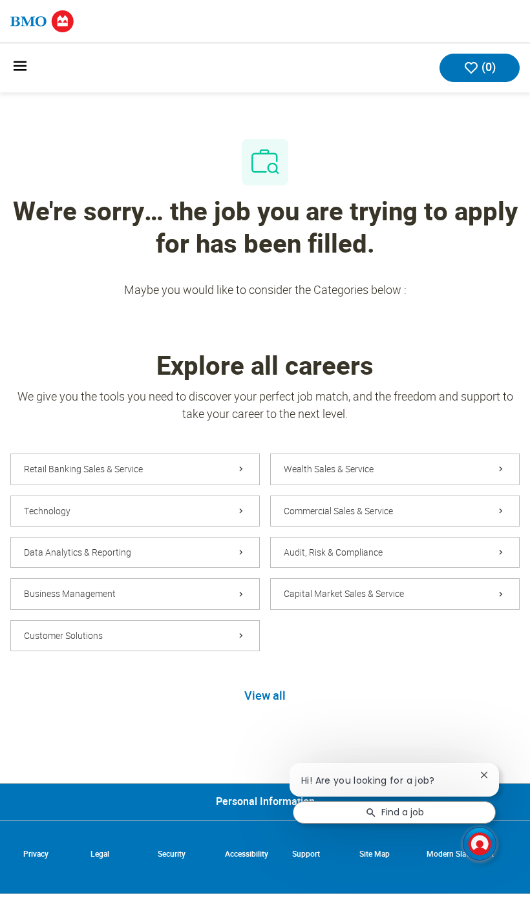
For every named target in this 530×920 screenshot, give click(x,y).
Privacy (35, 854)
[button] (265, 696)
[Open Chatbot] (479, 844)
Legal (99, 854)
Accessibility (246, 854)
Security (172, 854)
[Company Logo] (42, 20)
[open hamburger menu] (20, 68)
